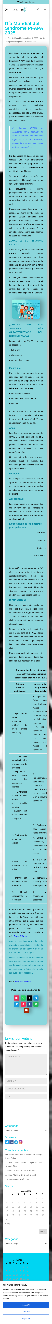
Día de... (43, 38)
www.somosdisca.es (23, 981)
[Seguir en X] (29, 998)
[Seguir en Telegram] (35, 998)
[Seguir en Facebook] (29, 1004)
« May (7, 1223)
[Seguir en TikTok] (23, 1004)
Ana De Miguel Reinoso (17, 38)
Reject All (26, 1319)
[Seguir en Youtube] (26, 1010)
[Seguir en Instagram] (16, 998)
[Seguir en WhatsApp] (23, 998)
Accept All (26, 1305)
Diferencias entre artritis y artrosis (20, 1170)
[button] (45, 10)
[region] (26, 1302)
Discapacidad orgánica (14, 42)
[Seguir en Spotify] (35, 1004)
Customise (26, 1312)
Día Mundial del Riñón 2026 (17, 1179)
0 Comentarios (30, 42)
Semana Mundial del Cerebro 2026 (20, 1175)
